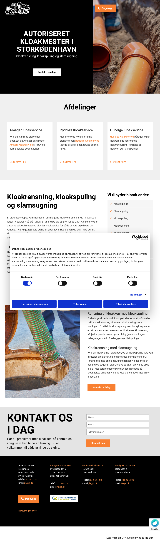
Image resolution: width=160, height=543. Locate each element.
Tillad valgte (80, 304)
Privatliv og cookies (27, 510)
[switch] (62, 283)
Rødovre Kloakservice (87, 140)
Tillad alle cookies (125, 304)
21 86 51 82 (31, 479)
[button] (105, 8)
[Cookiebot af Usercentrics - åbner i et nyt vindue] (134, 237)
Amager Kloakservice (21, 144)
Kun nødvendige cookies (34, 304)
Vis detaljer (136, 294)
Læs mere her (18, 162)
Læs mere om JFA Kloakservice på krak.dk (129, 537)
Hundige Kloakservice (122, 136)
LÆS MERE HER (68, 162)
